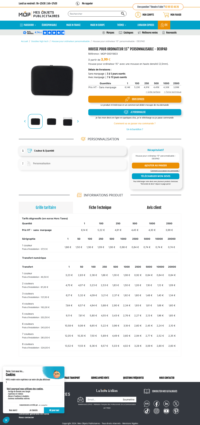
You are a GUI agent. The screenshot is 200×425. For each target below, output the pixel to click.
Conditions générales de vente (34, 414)
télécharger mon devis (155, 176)
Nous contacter (26, 417)
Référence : (94, 53)
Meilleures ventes (150, 32)
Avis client (154, 207)
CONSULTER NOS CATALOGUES (164, 391)
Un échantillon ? (135, 129)
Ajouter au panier (156, 165)
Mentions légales (130, 423)
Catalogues (128, 32)
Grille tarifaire (46, 207)
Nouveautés (171, 32)
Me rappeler (87, 3)
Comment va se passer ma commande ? (134, 123)
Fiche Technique (100, 207)
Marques (110, 32)
